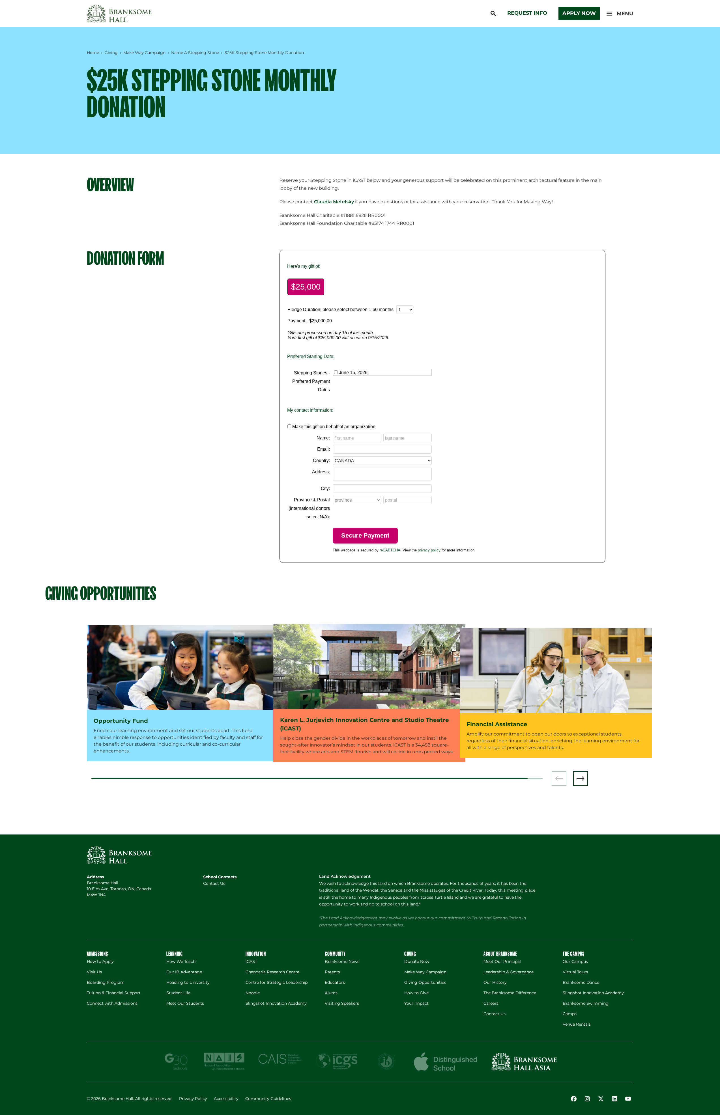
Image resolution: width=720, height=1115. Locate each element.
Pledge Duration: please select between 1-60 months (340, 309)
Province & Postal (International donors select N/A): (309, 508)
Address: (321, 471)
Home (93, 52)
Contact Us (214, 883)
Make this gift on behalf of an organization (333, 426)
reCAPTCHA (390, 550)
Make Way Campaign (144, 52)
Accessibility (226, 1098)
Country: (321, 460)
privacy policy (429, 550)
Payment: (296, 320)
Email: (323, 449)
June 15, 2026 (353, 372)
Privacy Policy (193, 1098)
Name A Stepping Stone (195, 52)
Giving (111, 52)
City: (325, 488)
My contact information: (310, 410)
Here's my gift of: (303, 266)
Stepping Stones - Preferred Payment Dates (311, 381)
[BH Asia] (524, 1062)
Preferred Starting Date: (310, 356)
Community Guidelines (268, 1098)
